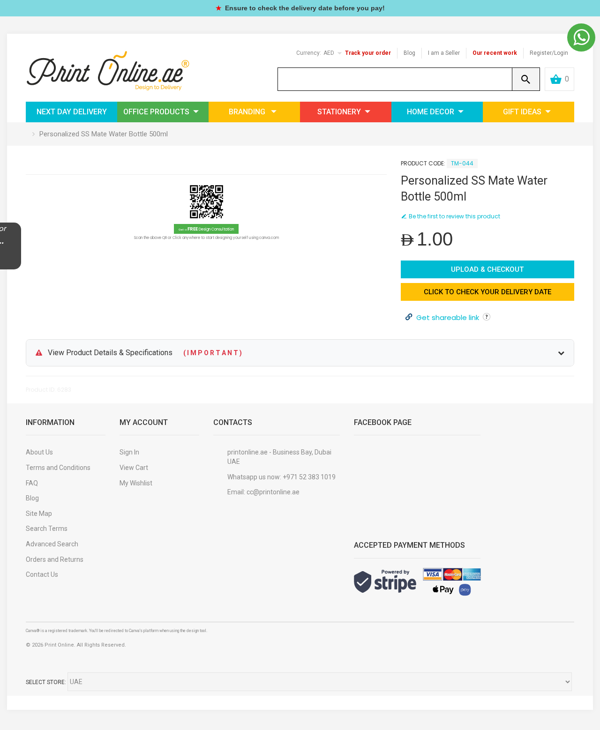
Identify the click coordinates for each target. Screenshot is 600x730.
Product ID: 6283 (48, 390)
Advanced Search (52, 544)
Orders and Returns (54, 559)
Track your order (368, 53)
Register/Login (549, 53)
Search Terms (47, 528)
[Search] (526, 79)
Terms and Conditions (58, 467)
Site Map (39, 513)
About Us (39, 452)
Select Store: (46, 682)
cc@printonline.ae (273, 492)
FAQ (32, 483)
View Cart (134, 467)
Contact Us (42, 574)
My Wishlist (136, 483)
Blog (409, 53)
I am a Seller (444, 53)
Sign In (129, 452)
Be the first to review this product (454, 216)
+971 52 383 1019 (309, 477)
